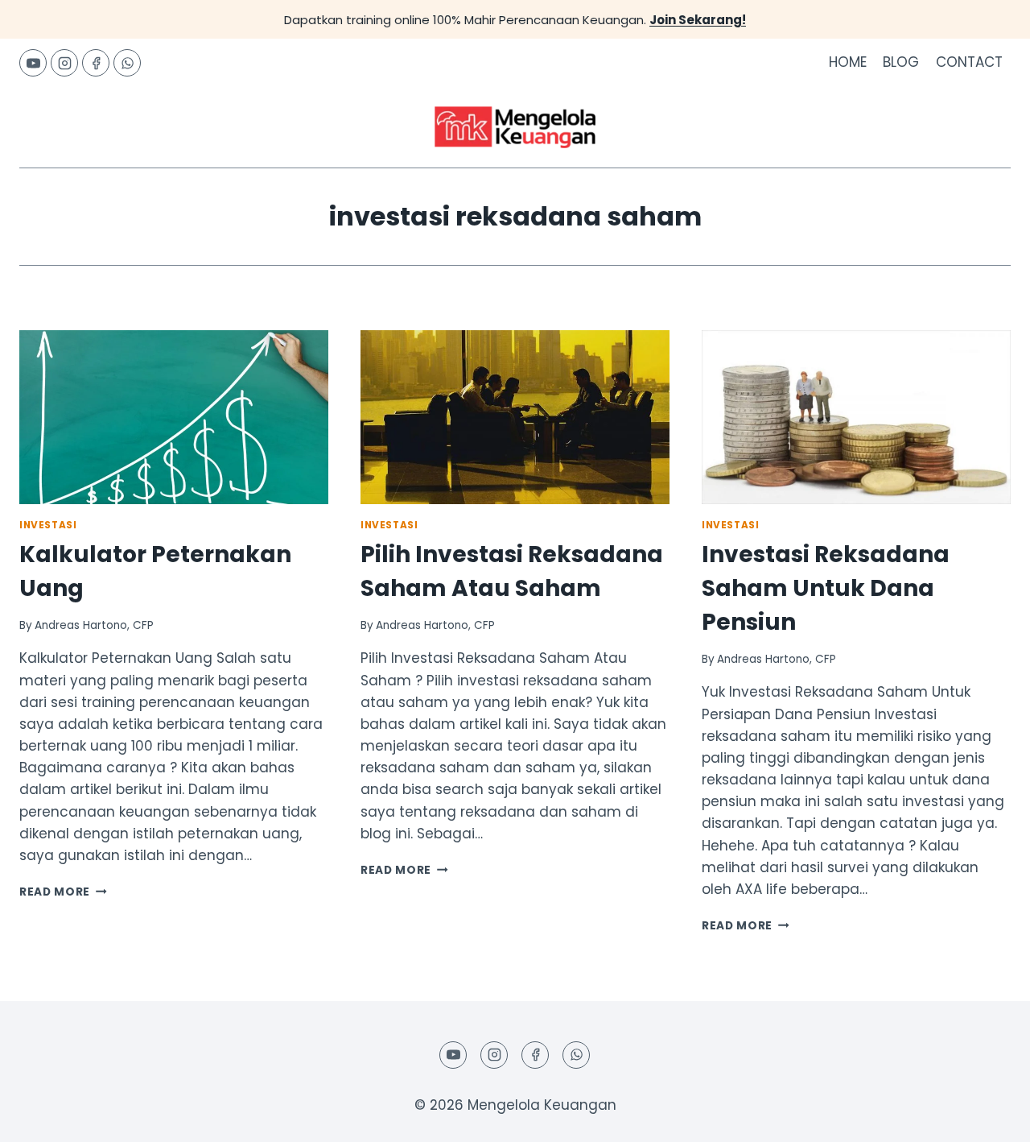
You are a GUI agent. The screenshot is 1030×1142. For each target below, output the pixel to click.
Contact (969, 62)
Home (848, 62)
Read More (63, 892)
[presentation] (173, 417)
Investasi (47, 525)
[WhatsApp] (127, 63)
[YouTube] (33, 63)
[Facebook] (95, 63)
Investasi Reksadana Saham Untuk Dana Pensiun (826, 588)
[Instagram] (64, 63)
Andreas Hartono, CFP (94, 625)
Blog (901, 62)
